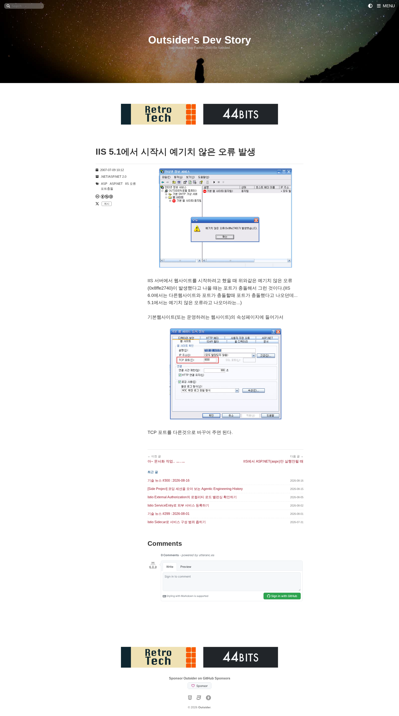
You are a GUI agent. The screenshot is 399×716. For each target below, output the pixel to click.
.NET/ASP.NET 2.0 (113, 176)
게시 (106, 203)
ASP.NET (116, 183)
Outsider (204, 707)
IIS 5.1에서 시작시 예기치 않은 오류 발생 (176, 152)
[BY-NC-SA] (107, 196)
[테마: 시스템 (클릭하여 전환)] (370, 6)
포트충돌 (107, 188)
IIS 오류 (130, 183)
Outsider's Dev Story (199, 40)
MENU (388, 6)
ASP (104, 183)
